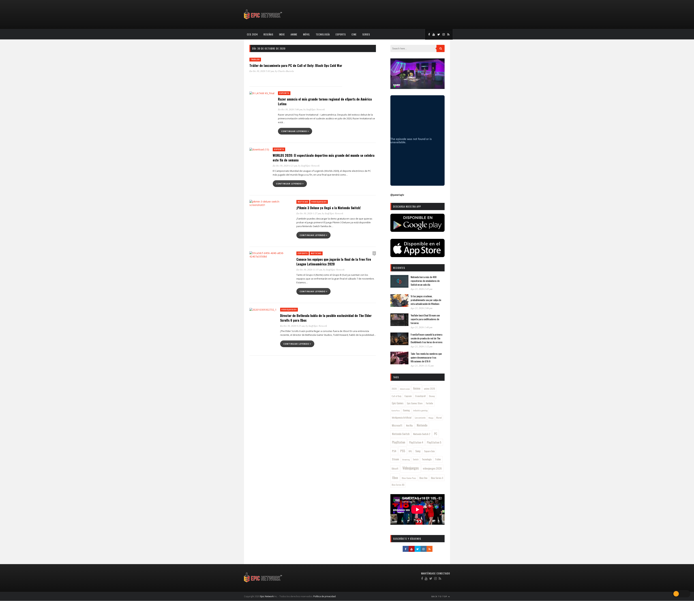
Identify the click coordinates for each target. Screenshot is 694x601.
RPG (410, 451)
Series (366, 34)
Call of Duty (396, 396)
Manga (431, 417)
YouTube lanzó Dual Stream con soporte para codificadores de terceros (425, 319)
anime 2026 (429, 388)
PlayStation (398, 442)
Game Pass (395, 410)
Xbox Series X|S (398, 484)
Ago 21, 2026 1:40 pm (421, 327)
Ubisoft (395, 468)
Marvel (439, 417)
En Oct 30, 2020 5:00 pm (290, 109)
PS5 (402, 450)
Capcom (408, 396)
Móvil (306, 34)
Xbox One (423, 478)
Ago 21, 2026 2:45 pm (421, 289)
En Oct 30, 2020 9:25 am (292, 325)
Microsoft (397, 425)
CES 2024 (252, 34)
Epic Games (397, 403)
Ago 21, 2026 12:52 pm (422, 365)
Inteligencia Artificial (401, 417)
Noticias (303, 202)
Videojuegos (319, 202)
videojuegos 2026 (432, 468)
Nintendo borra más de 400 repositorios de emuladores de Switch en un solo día (425, 280)
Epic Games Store (415, 403)
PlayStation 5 (434, 442)
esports (341, 34)
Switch (416, 459)
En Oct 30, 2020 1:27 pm (308, 213)
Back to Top (439, 596)
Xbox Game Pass (409, 477)
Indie (282, 34)
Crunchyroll (420, 396)
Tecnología (323, 34)
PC (435, 433)
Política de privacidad (324, 596)
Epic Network (267, 596)
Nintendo (422, 425)
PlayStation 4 (416, 442)
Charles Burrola (286, 71)
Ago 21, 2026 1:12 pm (421, 346)
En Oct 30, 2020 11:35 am (309, 269)
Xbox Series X (437, 478)
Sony (417, 451)
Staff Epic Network (315, 109)
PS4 (394, 451)
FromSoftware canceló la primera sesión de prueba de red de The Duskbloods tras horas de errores (426, 338)
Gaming (406, 410)
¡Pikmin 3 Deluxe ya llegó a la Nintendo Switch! (328, 207)
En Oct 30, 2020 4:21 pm (285, 165)
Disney (432, 396)
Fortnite (429, 403)
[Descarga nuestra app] (417, 231)
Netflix (409, 425)
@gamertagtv (397, 195)
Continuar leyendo (294, 131)
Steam (395, 459)
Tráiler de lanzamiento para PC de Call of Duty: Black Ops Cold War (295, 65)
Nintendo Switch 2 (421, 434)
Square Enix (429, 451)
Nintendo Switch (401, 434)
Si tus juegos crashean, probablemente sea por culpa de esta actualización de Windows (426, 300)
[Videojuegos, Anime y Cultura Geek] (263, 19)
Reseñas (268, 34)
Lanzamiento (420, 417)
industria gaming (420, 410)
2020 (394, 388)
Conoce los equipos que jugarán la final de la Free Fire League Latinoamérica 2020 (333, 261)
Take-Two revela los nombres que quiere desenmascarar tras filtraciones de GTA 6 (426, 357)
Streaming (406, 459)
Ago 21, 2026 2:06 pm (421, 308)
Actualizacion (405, 388)
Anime (294, 34)
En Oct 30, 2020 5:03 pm (261, 71)
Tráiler (255, 59)
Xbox (395, 477)
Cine (354, 34)
